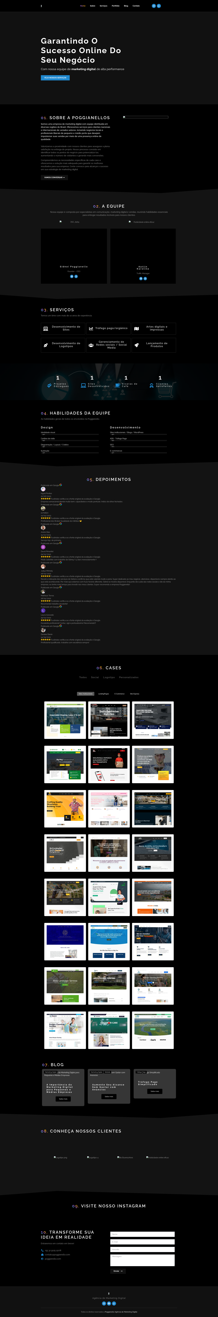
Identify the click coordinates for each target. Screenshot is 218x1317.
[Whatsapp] (159, 6)
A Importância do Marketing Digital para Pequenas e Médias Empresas (60, 1088)
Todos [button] (83, 677)
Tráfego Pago (141, 1072)
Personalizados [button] (129, 677)
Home (82, 6)
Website (107, 1072)
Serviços (103, 6)
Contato (136, 6)
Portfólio (115, 6)
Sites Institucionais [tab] (86, 694)
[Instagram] (154, 6)
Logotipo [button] (109, 677)
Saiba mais (63, 1099)
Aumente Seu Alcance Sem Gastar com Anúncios (108, 1087)
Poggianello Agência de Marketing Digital (121, 1312)
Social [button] (95, 677)
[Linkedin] (71, 276)
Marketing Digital (51, 1072)
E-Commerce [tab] (119, 694)
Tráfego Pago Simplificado (148, 1083)
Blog (126, 6)
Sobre (92, 6)
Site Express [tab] (134, 694)
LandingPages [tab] (103, 694)
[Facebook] (109, 1303)
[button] (42, 1158)
